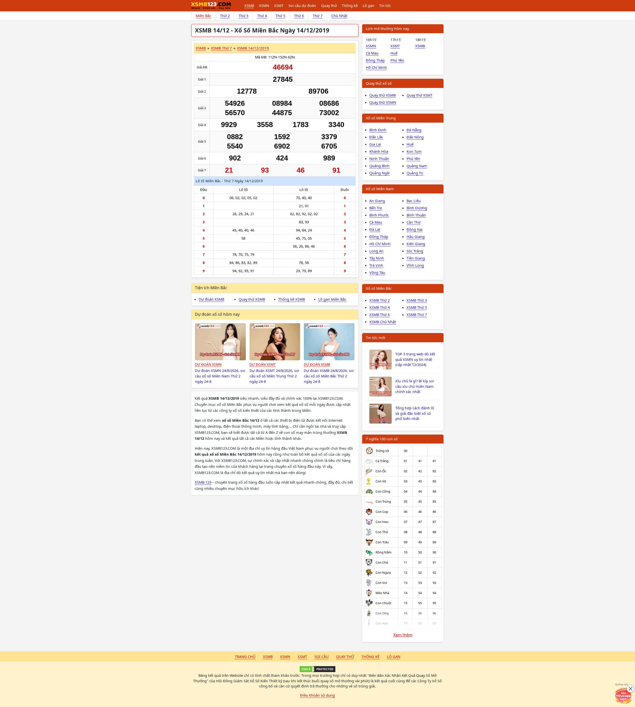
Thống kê (350, 5)
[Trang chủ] (211, 6)
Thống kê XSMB (291, 299)
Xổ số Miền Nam (380, 188)
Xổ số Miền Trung (381, 117)
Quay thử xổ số (379, 83)
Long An (376, 250)
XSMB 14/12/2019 (253, 48)
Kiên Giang (416, 243)
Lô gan (368, 5)
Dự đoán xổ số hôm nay (217, 314)
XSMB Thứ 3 (417, 300)
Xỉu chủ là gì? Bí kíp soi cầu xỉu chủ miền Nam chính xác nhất (414, 386)
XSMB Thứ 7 (221, 48)
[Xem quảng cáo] (623, 695)
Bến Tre (375, 207)
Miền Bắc (203, 15)
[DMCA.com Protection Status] (317, 669)
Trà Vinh (376, 265)
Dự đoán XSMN (208, 364)
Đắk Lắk (376, 136)
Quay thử (329, 5)
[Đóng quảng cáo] (631, 689)
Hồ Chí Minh (376, 67)
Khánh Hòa (378, 151)
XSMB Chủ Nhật (382, 321)
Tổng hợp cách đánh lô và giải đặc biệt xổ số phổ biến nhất (414, 413)
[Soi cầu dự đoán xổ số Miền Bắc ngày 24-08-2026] (329, 341)
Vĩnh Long (415, 265)
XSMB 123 (203, 482)
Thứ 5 (280, 15)
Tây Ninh (376, 258)
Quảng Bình (379, 165)
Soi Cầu (322, 656)
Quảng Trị (415, 172)
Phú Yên (397, 60)
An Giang (377, 200)
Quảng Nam (417, 165)
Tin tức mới (375, 337)
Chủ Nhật (339, 15)
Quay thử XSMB (252, 299)
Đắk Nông (415, 136)
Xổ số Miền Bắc (379, 288)
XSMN (264, 5)
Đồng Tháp (375, 60)
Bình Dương (417, 207)
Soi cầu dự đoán (302, 5)
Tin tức (385, 5)
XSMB (249, 5)
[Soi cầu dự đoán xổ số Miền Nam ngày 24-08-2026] (220, 341)
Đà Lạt (374, 229)
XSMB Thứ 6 (379, 314)
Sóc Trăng (415, 250)
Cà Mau (372, 53)
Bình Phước (379, 214)
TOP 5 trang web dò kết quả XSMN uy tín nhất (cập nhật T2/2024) (415, 359)
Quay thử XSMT (420, 95)
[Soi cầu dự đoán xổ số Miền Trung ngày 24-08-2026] (275, 341)
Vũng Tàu (377, 272)
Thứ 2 (225, 15)
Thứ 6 (299, 15)
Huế (393, 53)
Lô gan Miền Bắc (332, 299)
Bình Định (377, 129)
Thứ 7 (317, 15)
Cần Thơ (413, 222)
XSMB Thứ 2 (379, 300)
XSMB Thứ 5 (417, 307)
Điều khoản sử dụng (317, 695)
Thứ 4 (262, 15)
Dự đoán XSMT (263, 364)
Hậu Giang (416, 236)
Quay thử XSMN (382, 102)
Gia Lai (375, 144)
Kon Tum (414, 151)
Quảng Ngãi (379, 172)
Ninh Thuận (379, 158)
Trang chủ (245, 656)
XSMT (279, 5)
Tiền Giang (416, 258)
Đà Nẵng (414, 129)
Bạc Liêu (414, 200)
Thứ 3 (243, 15)
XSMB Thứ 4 (379, 307)
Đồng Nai (415, 229)
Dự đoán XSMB (211, 299)
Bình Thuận (416, 214)
